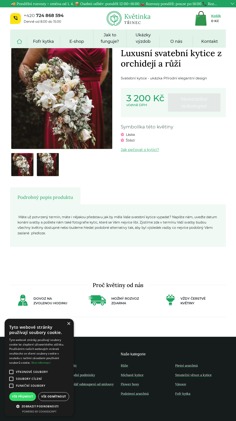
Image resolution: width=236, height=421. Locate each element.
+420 (44, 15)
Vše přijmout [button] (22, 396)
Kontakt (209, 41)
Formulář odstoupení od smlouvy (89, 384)
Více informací (40, 363)
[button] (39, 406)
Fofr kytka (43, 41)
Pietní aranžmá (186, 365)
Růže (124, 365)
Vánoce (180, 384)
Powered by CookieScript (39, 411)
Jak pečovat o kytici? (140, 150)
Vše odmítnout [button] (53, 396)
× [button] (68, 323)
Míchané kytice (132, 375)
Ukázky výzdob (143, 38)
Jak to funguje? (110, 38)
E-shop (76, 41)
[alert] (39, 367)
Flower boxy (130, 384)
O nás (176, 41)
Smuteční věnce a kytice (193, 375)
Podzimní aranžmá (135, 394)
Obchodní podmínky (80, 375)
